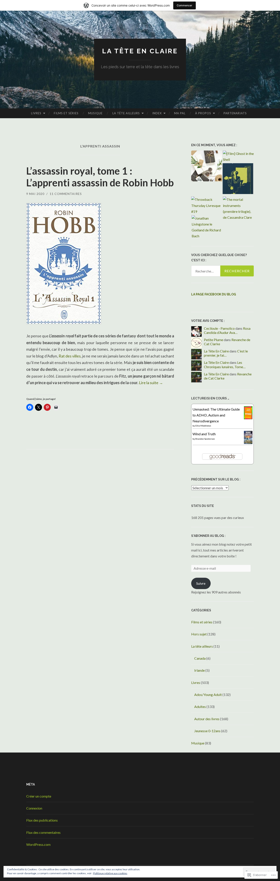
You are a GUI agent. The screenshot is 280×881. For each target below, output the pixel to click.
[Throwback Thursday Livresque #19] (206, 205)
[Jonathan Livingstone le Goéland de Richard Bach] (207, 227)
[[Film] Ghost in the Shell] (238, 156)
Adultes (200, 706)
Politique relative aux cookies (110, 873)
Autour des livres (206, 719)
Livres (36, 113)
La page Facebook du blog (213, 294)
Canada (200, 658)
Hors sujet (199, 634)
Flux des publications (42, 820)
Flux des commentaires (43, 832)
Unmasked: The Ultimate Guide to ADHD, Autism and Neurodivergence (216, 415)
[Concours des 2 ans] (206, 167)
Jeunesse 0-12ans (207, 731)
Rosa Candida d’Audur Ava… (227, 330)
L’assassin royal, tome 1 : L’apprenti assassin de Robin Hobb (100, 177)
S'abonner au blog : (208, 536)
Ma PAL (180, 113)
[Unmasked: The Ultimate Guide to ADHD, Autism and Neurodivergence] (248, 418)
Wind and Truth (204, 434)
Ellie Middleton (203, 425)
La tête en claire (140, 51)
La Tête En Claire (216, 351)
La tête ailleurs (126, 113)
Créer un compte (38, 796)
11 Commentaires (66, 194)
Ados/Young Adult (208, 694)
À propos (203, 113)
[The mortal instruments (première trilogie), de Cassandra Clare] (238, 208)
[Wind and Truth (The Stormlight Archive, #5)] (248, 442)
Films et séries (66, 113)
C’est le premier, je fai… (226, 353)
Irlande (199, 670)
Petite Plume (213, 340)
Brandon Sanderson (205, 438)
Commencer (184, 5)
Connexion (34, 808)
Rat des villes (70, 356)
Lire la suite (151, 382)
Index (157, 113)
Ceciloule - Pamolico (219, 328)
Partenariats (235, 113)
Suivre (200, 583)
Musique (95, 113)
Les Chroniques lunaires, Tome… (225, 364)
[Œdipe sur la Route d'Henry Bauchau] (237, 179)
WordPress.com (38, 844)
